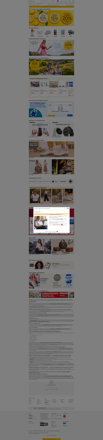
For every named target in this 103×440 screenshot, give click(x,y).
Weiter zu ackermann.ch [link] (57, 224)
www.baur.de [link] (51, 231)
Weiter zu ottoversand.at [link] (57, 219)
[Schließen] (68, 208)
